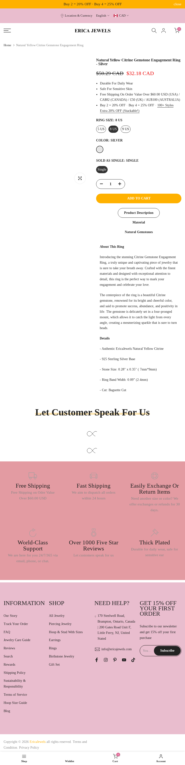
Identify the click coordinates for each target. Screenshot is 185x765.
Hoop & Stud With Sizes (66, 632)
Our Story (10, 616)
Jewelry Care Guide (17, 640)
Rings (53, 648)
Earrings (54, 640)
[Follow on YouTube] (124, 660)
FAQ (7, 632)
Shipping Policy (15, 673)
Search (8, 656)
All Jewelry (57, 616)
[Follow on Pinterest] (115, 660)
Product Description (138, 213)
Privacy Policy (29, 747)
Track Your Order (16, 624)
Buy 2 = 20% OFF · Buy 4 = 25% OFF (93, 4)
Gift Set (54, 664)
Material (138, 222)
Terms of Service (15, 694)
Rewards (9, 664)
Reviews (9, 648)
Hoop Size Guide (15, 703)
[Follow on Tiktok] (133, 660)
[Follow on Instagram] (106, 660)
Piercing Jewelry (60, 624)
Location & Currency (78, 15)
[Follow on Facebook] (96, 660)
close (7, 4)
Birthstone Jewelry (61, 656)
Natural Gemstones (139, 232)
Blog (7, 711)
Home (7, 45)
